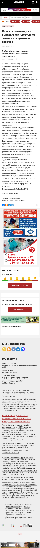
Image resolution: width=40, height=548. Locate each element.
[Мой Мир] (9, 205)
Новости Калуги (7, 26)
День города (15, 21)
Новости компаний (11, 327)
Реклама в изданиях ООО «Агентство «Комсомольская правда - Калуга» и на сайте (16, 418)
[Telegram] (12, 205)
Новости (5, 17)
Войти (37, 2)
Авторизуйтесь (20, 309)
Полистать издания (9, 396)
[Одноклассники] (6, 205)
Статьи (28, 17)
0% (5, 278)
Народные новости (17, 17)
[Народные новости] (33, 2)
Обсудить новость (20, 285)
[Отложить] (16, 59)
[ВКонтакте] (3, 205)
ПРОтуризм (26, 21)
